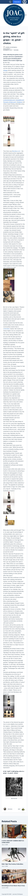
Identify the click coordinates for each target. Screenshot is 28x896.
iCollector (19, 102)
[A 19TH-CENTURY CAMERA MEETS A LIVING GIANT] (14, 831)
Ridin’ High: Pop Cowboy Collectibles (12, 864)
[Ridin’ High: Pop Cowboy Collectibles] (14, 855)
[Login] (24, 2)
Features (16, 50)
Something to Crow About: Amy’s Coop (13, 885)
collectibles (6, 328)
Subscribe (17, 2)
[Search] (10, 2)
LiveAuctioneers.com (9, 100)
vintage (5, 70)
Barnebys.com (16, 151)
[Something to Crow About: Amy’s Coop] (14, 876)
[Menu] (25, 15)
